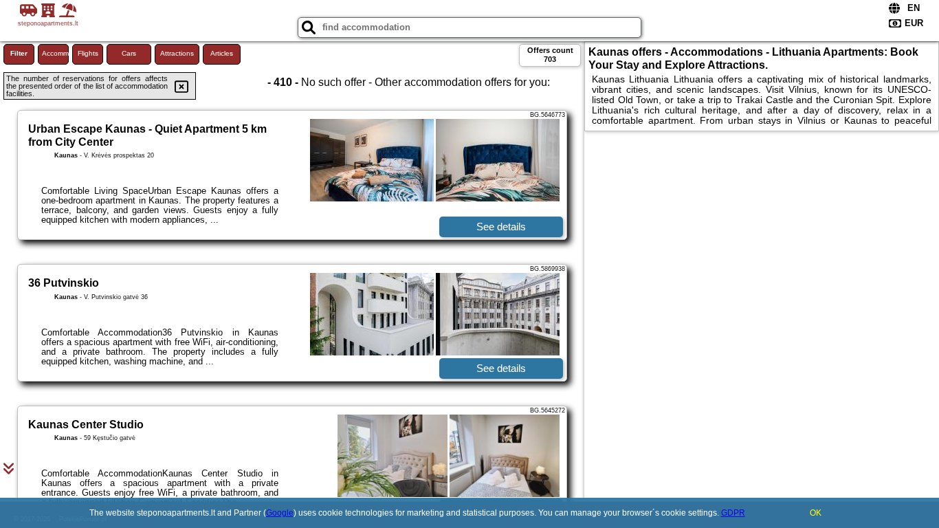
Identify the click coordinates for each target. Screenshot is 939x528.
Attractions (177, 53)
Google (280, 513)
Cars (129, 53)
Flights (88, 53)
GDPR (733, 513)
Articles (221, 53)
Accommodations (55, 53)
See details (501, 226)
